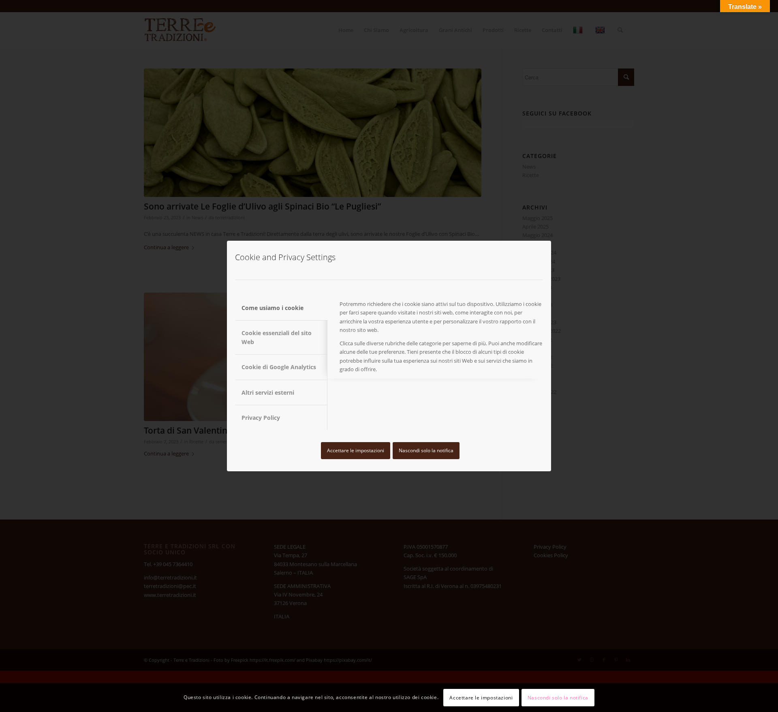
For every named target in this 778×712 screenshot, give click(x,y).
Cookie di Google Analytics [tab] (279, 367)
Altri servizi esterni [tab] (268, 392)
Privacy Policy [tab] (261, 417)
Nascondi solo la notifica (426, 450)
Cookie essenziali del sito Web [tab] (277, 337)
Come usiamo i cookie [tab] (273, 308)
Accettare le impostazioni (355, 450)
